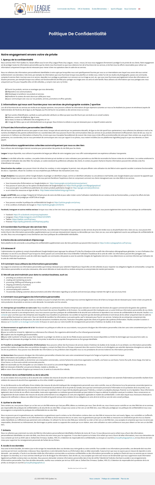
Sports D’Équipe (116, 9)
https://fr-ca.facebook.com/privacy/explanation (31, 215)
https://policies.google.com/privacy (67, 202)
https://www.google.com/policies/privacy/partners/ (68, 183)
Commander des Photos (66, 9)
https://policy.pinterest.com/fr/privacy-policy (31, 221)
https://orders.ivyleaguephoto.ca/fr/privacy (115, 243)
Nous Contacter (130, 9)
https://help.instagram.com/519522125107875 (32, 217)
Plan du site (125, 479)
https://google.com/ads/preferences (86, 188)
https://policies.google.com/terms (50, 205)
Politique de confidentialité (110, 479)
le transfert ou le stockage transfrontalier (25, 322)
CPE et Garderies (84, 9)
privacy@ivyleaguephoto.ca (124, 438)
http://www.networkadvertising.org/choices (57, 190)
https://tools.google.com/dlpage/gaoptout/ (83, 185)
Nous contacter (95, 479)
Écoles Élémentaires (99, 9)
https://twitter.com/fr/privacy (24, 219)
